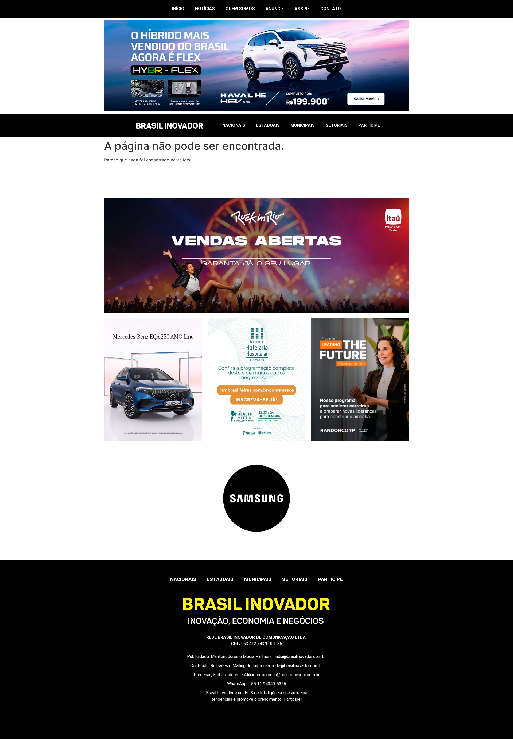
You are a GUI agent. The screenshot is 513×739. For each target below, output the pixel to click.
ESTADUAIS (268, 125)
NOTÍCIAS (205, 8)
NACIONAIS (233, 125)
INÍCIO (178, 8)
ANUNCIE (275, 8)
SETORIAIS (336, 125)
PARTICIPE (369, 125)
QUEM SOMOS (240, 8)
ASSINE (302, 8)
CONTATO (330, 8)
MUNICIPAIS (302, 125)
